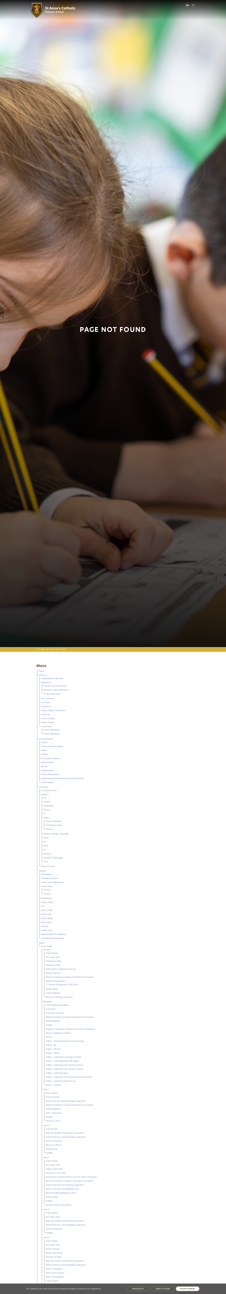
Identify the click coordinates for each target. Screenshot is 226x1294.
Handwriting (51, 1149)
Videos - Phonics (53, 1049)
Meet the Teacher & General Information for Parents (69, 977)
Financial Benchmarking (52, 746)
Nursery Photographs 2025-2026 (63, 984)
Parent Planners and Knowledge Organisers (66, 1101)
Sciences (47, 853)
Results (44, 766)
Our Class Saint (53, 957)
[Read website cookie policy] (138, 1288)
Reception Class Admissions (56, 690)
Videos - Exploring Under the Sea (61, 1081)
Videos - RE (51, 1045)
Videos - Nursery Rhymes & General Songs (65, 1041)
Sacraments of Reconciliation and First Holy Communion (71, 1177)
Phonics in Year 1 (53, 1121)
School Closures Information (58, 1205)
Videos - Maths (53, 1053)
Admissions (46, 682)
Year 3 (46, 1157)
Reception (48, 1001)
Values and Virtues (54, 1169)
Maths (46, 817)
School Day (46, 914)
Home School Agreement (52, 882)
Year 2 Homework (54, 1141)
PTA (43, 906)
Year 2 (46, 1125)
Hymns (49, 1037)
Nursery (47, 949)
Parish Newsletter (52, 734)
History (47, 809)
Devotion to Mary (54, 961)
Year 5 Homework (54, 1269)
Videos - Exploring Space (57, 1073)
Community (46, 726)
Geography (49, 805)
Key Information (46, 739)
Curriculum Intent (49, 790)
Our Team (45, 702)
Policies (44, 742)
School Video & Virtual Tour (53, 710)
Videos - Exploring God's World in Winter (64, 1069)
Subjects (45, 794)
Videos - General (53, 1085)
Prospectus (46, 706)
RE (45, 849)
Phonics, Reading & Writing (58, 1033)
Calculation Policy (54, 825)
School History (47, 722)
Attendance (46, 874)
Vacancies (45, 714)
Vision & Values (48, 718)
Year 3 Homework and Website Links (62, 1189)
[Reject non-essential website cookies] (163, 1288)
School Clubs (47, 910)
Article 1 (47, 889)
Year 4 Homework (54, 1229)
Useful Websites (53, 993)
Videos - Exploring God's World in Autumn (65, 1065)
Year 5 (46, 1237)
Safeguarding (47, 770)
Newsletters (46, 898)
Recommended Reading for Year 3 (61, 1193)
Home (41, 671)
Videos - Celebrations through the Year (63, 1057)
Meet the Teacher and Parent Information (65, 1133)
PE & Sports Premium (50, 758)
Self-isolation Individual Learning (60, 969)
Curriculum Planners (55, 1013)
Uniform (44, 926)
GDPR (43, 750)
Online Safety (47, 902)
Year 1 (46, 1089)
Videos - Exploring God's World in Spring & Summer (69, 1077)
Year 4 (46, 1209)
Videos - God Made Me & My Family (62, 1061)
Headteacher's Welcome (52, 678)
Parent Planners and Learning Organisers (65, 1185)
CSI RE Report (47, 782)
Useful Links (46, 930)
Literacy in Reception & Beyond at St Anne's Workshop (70, 1029)
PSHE (46, 845)
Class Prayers (52, 953)
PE (45, 841)
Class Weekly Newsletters (57, 1005)
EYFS (46, 861)
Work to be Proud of (55, 1273)
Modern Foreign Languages (56, 833)
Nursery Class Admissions (55, 686)
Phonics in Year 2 (53, 1145)
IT (44, 813)
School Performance (50, 774)
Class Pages (46, 946)
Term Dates (46, 922)
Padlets (49, 1025)
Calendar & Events (49, 878)
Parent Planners (53, 973)
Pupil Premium (47, 762)
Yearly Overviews (53, 821)
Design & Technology (53, 857)
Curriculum (43, 787)
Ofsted (44, 754)
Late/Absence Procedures (52, 938)
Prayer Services (52, 1097)
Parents (49, 829)
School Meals (47, 918)
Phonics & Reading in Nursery (59, 997)
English (47, 801)
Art (45, 797)
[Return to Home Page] (53, 10)
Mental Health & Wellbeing (53, 934)
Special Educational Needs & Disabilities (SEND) (62, 778)
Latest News (46, 886)
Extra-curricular (48, 866)
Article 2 (47, 893)
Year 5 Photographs (55, 1277)
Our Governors (47, 698)
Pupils (41, 943)
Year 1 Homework (54, 1113)
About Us (43, 675)
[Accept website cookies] (187, 1288)
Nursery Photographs (55, 981)
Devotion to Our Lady (55, 1173)
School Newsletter (52, 730)
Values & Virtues (53, 965)
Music (46, 837)
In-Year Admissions (52, 694)
